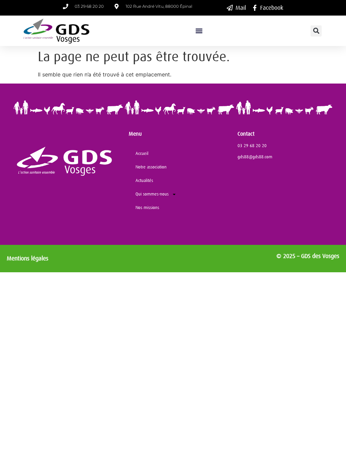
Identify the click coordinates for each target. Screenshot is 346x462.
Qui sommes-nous (152, 194)
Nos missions (147, 207)
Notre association (151, 166)
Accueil (141, 153)
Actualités (144, 180)
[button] (198, 31)
